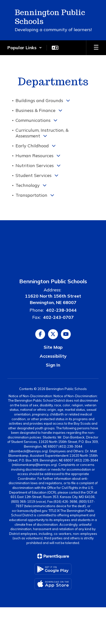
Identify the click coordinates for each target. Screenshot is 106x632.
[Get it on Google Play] (53, 569)
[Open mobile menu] (96, 47)
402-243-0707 (58, 317)
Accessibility (53, 356)
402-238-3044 (61, 310)
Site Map (53, 347)
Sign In (53, 365)
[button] (24, 47)
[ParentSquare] (53, 556)
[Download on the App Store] (53, 583)
